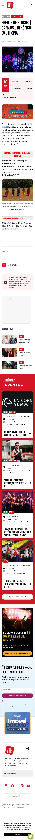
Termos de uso (16, 707)
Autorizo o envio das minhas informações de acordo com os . (16, 705)
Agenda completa (16, 597)
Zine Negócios (10, 773)
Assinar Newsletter (16, 695)
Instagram (21, 209)
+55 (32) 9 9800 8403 (19, 808)
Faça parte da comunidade (16, 653)
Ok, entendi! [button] (17, 834)
